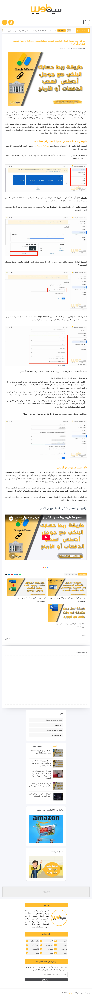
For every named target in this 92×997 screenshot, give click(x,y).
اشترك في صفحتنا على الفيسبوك (54, 720)
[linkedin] (12, 993)
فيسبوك (50, 949)
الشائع (55, 746)
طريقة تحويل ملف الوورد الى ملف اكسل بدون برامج (32, 598)
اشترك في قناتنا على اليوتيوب (54, 730)
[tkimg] (15, 30)
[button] (83, 22)
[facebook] (29, 993)
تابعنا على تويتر (58, 725)
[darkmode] (11, 22)
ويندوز (37, 953)
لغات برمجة (35, 949)
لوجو (65, 953)
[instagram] (17, 993)
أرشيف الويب (37, 746)
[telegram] (8, 993)
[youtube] (21, 993)
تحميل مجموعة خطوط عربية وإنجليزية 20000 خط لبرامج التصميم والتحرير (41, 763)
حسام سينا (76, 48)
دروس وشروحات (48, 945)
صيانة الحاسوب (35, 945)
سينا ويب (70, 993)
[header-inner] (46, 9)
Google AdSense (43, 146)
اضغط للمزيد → (37, 927)
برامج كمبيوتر (75, 30)
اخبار (65, 940)
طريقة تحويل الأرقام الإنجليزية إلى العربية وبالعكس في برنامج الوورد (46, 30)
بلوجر (65, 945)
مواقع (51, 953)
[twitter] (25, 993)
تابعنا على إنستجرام (57, 735)
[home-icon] (87, 22)
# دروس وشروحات (71, 574)
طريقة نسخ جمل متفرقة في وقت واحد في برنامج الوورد (71, 623)
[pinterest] (4, 993)
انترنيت (51, 940)
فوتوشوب (64, 949)
